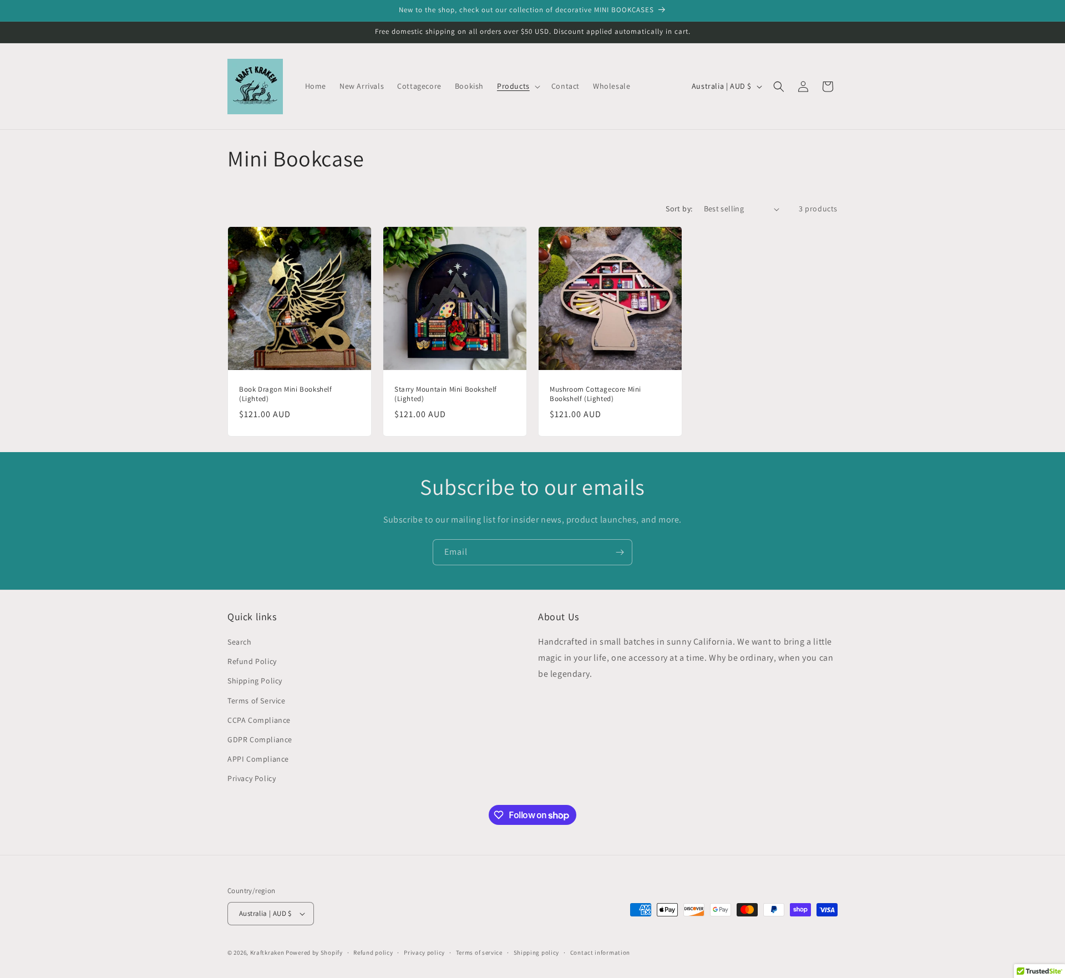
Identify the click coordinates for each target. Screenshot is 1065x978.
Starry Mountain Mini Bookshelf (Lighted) (445, 394)
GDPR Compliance (259, 739)
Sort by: (679, 209)
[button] (517, 86)
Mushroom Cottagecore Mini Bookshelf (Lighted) (595, 394)
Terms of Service (256, 701)
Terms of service (479, 952)
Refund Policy (252, 661)
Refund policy (373, 952)
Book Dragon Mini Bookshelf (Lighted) (285, 394)
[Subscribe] (619, 552)
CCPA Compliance (259, 720)
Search (239, 642)
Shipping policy (537, 952)
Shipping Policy (254, 681)
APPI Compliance (258, 759)
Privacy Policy (251, 778)
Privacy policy (424, 952)
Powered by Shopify (314, 952)
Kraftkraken (267, 952)
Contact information (600, 952)
